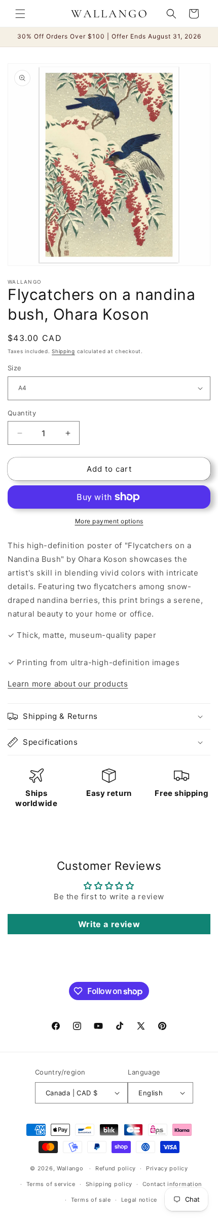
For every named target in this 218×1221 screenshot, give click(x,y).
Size (15, 368)
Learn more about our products (68, 684)
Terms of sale (91, 1199)
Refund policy (115, 1168)
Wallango (71, 1168)
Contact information (172, 1184)
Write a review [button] (109, 924)
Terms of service (51, 1184)
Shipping (63, 351)
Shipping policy (109, 1184)
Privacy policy (167, 1168)
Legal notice (139, 1199)
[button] (20, 14)
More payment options (109, 521)
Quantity (22, 413)
